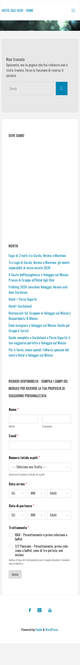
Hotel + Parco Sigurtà (23, 299)
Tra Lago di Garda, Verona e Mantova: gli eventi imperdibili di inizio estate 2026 (39, 265)
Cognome (47, 426)
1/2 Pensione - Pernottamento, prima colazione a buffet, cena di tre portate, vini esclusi (42, 550)
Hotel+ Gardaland (20, 306)
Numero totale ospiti (24, 458)
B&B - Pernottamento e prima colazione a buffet (41, 537)
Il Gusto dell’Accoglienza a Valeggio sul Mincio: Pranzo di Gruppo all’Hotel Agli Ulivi (39, 277)
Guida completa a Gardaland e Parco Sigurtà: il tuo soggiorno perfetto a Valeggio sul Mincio (39, 340)
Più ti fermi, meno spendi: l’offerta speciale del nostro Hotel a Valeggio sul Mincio (39, 352)
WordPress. (52, 629)
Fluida (38, 629)
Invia (15, 574)
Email (13, 436)
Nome (12, 426)
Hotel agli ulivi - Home (17, 10)
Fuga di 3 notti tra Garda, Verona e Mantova (37, 255)
